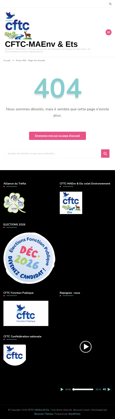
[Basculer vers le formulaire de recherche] (110, 4)
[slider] (83, 389)
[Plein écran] (109, 389)
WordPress (74, 414)
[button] (86, 347)
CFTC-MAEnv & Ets (41, 44)
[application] (86, 347)
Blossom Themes (43, 414)
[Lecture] (62, 389)
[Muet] (104, 389)
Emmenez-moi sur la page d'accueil (57, 136)
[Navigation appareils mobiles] (109, 32)
